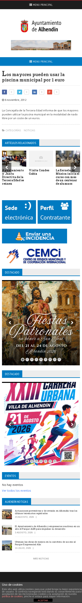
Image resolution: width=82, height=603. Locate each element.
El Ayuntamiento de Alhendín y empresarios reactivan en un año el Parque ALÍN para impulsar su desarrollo (47, 527)
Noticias (29, 130)
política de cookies (12, 596)
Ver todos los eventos (16, 490)
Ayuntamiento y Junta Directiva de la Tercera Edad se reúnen (13, 176)
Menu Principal (42, 5)
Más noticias (41, 558)
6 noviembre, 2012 (15, 100)
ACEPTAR (43, 600)
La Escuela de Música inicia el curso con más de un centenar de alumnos (67, 176)
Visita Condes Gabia (39, 172)
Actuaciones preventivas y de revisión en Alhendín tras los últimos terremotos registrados (46, 512)
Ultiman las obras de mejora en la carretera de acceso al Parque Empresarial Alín (45, 543)
